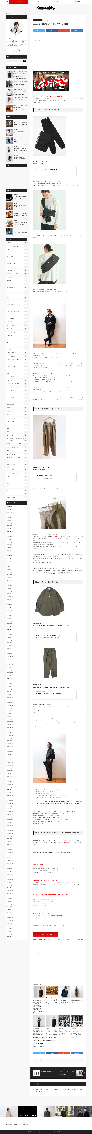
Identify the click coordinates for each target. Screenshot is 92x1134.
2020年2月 (9, 719)
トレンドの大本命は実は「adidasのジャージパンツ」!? (20, 132)
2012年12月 (9, 936)
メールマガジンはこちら (19, 1)
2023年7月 (9, 607)
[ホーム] (7, 2)
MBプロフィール (57, 1)
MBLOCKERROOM (16, 263)
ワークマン (16, 400)
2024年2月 (9, 588)
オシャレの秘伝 (16, 328)
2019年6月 (9, 740)
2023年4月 (9, 615)
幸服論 (16, 431)
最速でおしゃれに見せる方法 (16, 447)
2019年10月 (9, 729)
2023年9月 (9, 602)
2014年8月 (9, 898)
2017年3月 (9, 814)
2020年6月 (9, 708)
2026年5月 (9, 514)
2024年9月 (9, 569)
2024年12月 (9, 561)
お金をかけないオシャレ (16, 308)
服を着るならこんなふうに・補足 (16, 457)
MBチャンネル (16, 290)
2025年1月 (9, 558)
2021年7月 (9, 672)
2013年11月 (9, 920)
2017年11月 (9, 792)
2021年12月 (9, 659)
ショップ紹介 (16, 335)
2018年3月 (9, 781)
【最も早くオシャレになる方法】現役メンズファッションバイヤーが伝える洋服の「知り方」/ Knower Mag (47, 1131)
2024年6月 (9, 577)
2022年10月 (9, 631)
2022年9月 (9, 634)
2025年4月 (9, 550)
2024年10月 (9, 566)
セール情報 (16, 349)
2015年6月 (9, 871)
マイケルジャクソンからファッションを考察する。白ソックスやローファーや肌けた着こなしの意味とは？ (20, 232)
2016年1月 (9, 852)
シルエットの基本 (16, 339)
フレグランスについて (16, 373)
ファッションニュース (16, 366)
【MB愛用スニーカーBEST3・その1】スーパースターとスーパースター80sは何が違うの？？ (20, 206)
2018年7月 (9, 770)
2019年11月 (9, 727)
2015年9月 (9, 863)
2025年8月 (9, 539)
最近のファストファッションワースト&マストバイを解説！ (64, 1002)
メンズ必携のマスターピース (16, 387)
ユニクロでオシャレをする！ (16, 390)
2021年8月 (9, 670)
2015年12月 (9, 855)
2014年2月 (9, 912)
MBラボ (16, 294)
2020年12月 (9, 691)
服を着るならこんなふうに (16, 454)
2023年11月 (9, 596)
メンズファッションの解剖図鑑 (16, 383)
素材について (16, 483)
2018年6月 (9, 773)
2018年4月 (9, 778)
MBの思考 (16, 280)
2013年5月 (9, 928)
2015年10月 (9, 860)
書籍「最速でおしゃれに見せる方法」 (16, 443)
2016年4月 (9, 844)
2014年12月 (9, 887)
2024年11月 (9, 563)
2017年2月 (9, 817)
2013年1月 (9, 934)
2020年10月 (9, 697)
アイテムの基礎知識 (16, 314)
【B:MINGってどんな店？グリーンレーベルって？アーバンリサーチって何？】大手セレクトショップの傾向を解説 (51, 1000)
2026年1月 (9, 525)
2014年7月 (9, 901)
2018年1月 (9, 787)
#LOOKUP (16, 242)
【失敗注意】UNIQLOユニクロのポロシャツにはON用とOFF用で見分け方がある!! (20, 91)
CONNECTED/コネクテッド (16, 253)
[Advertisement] (45, 54)
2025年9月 (9, 536)
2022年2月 (9, 653)
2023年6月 (9, 610)
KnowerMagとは (38, 1)
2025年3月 (9, 553)
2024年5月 (9, 580)
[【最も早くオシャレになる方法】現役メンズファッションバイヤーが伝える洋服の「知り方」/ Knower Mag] (46, 10)
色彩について (16, 486)
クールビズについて (16, 332)
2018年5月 (9, 776)
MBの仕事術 (16, 277)
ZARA (16, 297)
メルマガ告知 (16, 380)
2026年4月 (9, 517)
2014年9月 (9, 895)
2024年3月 (9, 585)
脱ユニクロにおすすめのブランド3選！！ (76, 1001)
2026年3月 (9, 520)
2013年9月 (9, 923)
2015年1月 (9, 885)
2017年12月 (9, 789)
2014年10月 (9, 893)
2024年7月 (9, 574)
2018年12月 (9, 757)
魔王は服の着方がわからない (16, 497)
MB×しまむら (16, 266)
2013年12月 (9, 917)
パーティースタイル (16, 356)
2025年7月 (9, 542)
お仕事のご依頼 (77, 1)
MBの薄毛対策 (16, 284)
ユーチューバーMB (16, 397)
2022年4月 (9, 648)
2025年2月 (9, 555)
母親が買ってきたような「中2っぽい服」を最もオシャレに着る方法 (20, 215)
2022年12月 (9, 626)
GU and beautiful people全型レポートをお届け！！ (20, 197)
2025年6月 (9, 544)
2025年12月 (9, 528)
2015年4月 (9, 876)
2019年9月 (9, 732)
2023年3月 (9, 618)
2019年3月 (9, 749)
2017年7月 (9, 803)
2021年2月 (9, 686)
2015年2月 (9, 882)
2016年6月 (9, 838)
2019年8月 (9, 735)
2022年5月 (9, 645)
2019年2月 (9, 751)
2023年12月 (9, 593)
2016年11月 (9, 825)
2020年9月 (9, 700)
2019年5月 (9, 743)
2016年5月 (9, 841)
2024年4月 (9, 582)
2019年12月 (9, 724)
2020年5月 (9, 710)
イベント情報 (16, 321)
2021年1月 (9, 689)
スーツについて (16, 345)
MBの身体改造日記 (16, 287)
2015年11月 (9, 857)
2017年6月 (9, 806)
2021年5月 (9, 678)
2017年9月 (9, 797)
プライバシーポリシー (34, 1124)
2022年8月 (9, 637)
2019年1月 (9, 754)
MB (16, 36)
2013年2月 (9, 931)
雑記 (16, 493)
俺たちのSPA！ (16, 411)
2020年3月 (9, 716)
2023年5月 (9, 612)
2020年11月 (9, 694)
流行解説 (16, 476)
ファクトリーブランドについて (16, 359)
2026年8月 (9, 506)
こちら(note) (53, 939)
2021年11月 (9, 661)
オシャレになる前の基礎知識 (16, 325)
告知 (16, 414)
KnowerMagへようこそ (16, 259)
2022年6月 (9, 642)
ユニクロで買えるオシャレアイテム (16, 394)
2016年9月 (9, 830)
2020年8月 (9, 702)
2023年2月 (9, 621)
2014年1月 (9, 915)
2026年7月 (9, 509)
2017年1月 (9, 819)
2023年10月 (9, 599)
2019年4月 (9, 746)
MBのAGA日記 (16, 270)
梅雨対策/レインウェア (16, 464)
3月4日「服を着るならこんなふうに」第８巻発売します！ (20, 223)
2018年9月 (9, 765)
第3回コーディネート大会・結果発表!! (20, 140)
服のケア (16, 450)
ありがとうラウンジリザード (16, 301)
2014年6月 (9, 904)
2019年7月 (9, 738)
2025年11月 (9, 531)
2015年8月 (9, 866)
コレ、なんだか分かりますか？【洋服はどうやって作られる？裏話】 (20, 123)
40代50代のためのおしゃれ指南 (16, 246)
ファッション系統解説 (16, 369)
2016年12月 (9, 822)
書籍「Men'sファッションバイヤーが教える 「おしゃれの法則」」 (16, 439)
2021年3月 (9, 683)
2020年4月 (9, 713)
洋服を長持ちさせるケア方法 (16, 473)
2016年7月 (9, 836)
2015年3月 (9, 879)
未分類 (16, 461)
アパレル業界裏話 (16, 318)
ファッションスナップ (16, 363)
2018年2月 (9, 784)
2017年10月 (9, 795)
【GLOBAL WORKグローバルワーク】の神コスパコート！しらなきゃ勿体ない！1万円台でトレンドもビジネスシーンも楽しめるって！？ (77, 1034)
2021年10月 (9, 664)
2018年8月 (9, 768)
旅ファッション (16, 435)
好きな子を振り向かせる (16, 424)
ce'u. (16, 249)
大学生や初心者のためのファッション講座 (16, 418)
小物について (16, 428)
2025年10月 (9, 533)
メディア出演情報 (16, 376)
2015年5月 (9, 874)
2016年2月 (9, 849)
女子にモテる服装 (16, 421)
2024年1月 (9, 591)
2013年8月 (9, 925)
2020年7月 (9, 705)
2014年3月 (9, 909)
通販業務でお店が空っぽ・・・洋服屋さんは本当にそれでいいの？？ (20, 158)
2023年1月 (9, 623)
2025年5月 (9, 547)
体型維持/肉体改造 (16, 404)
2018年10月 (9, 762)
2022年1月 (9, 656)
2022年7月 (9, 640)
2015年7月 (9, 868)
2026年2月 (9, 523)
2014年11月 (9, 890)
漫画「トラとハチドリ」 (16, 479)
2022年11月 (9, 629)
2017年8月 (9, 800)
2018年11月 (9, 759)
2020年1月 (9, 721)
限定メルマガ (16, 490)
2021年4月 (9, 680)
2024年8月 (9, 572)
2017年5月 (9, 808)
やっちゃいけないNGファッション (16, 311)
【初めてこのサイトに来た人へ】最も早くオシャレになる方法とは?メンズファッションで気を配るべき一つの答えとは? (58, 1090)
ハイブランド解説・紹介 (16, 352)
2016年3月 (9, 846)
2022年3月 (9, 651)
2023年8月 (9, 604)
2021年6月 (9, 675)
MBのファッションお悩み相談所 (16, 273)
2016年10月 (9, 827)
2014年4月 (9, 906)
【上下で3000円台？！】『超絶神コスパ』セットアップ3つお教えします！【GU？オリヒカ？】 (64, 1032)
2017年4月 (9, 811)
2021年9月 (9, 667)
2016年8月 (9, 833)
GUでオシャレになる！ (16, 256)
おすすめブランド (12, 13)
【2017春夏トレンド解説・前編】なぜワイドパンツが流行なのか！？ (20, 149)
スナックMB (16, 342)
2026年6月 (9, 512)
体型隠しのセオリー (16, 407)
